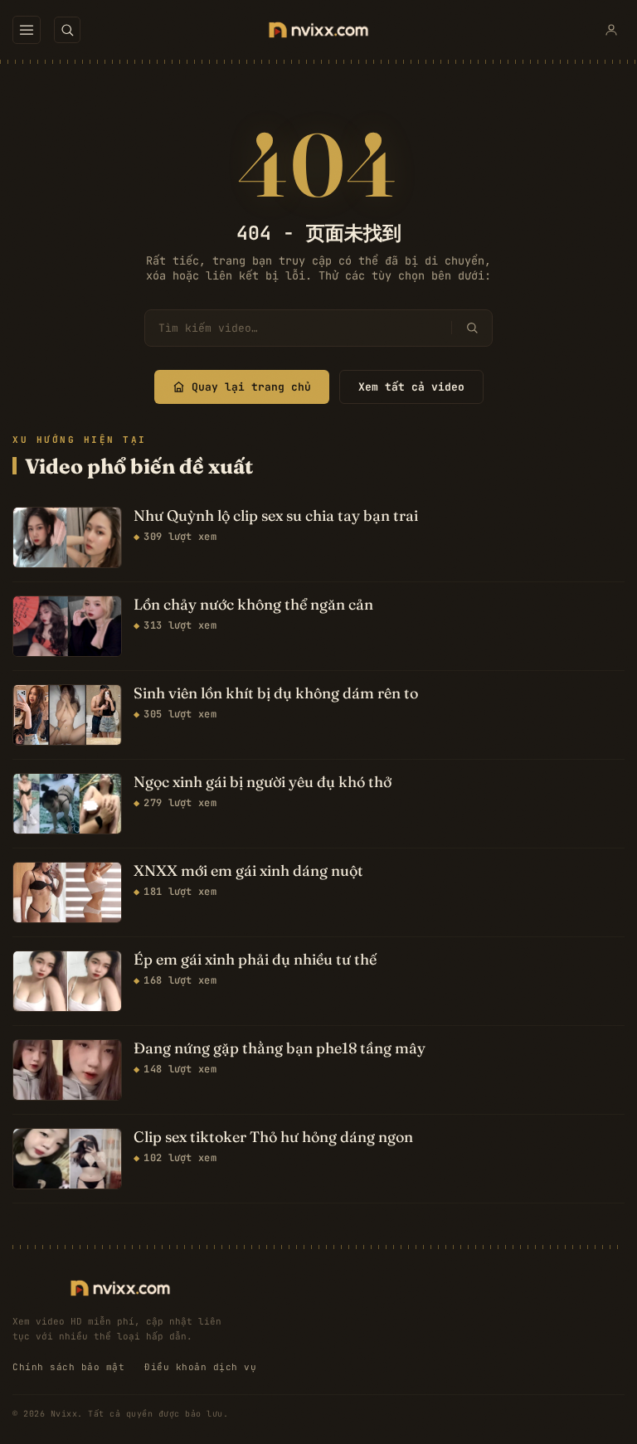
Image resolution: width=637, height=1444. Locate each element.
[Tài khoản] (611, 30)
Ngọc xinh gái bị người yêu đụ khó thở (262, 782)
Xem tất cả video (411, 387)
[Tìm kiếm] (471, 327)
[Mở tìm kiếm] (67, 30)
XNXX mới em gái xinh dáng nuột (248, 871)
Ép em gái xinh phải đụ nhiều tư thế (255, 960)
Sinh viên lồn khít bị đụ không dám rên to (276, 693)
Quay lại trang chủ (251, 387)
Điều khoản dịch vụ (200, 1367)
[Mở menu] (26, 30)
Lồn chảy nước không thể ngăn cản (253, 605)
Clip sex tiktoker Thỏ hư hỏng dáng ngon (273, 1137)
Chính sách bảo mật (68, 1367)
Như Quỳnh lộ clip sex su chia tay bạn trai (276, 516)
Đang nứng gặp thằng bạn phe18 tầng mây (279, 1048)
